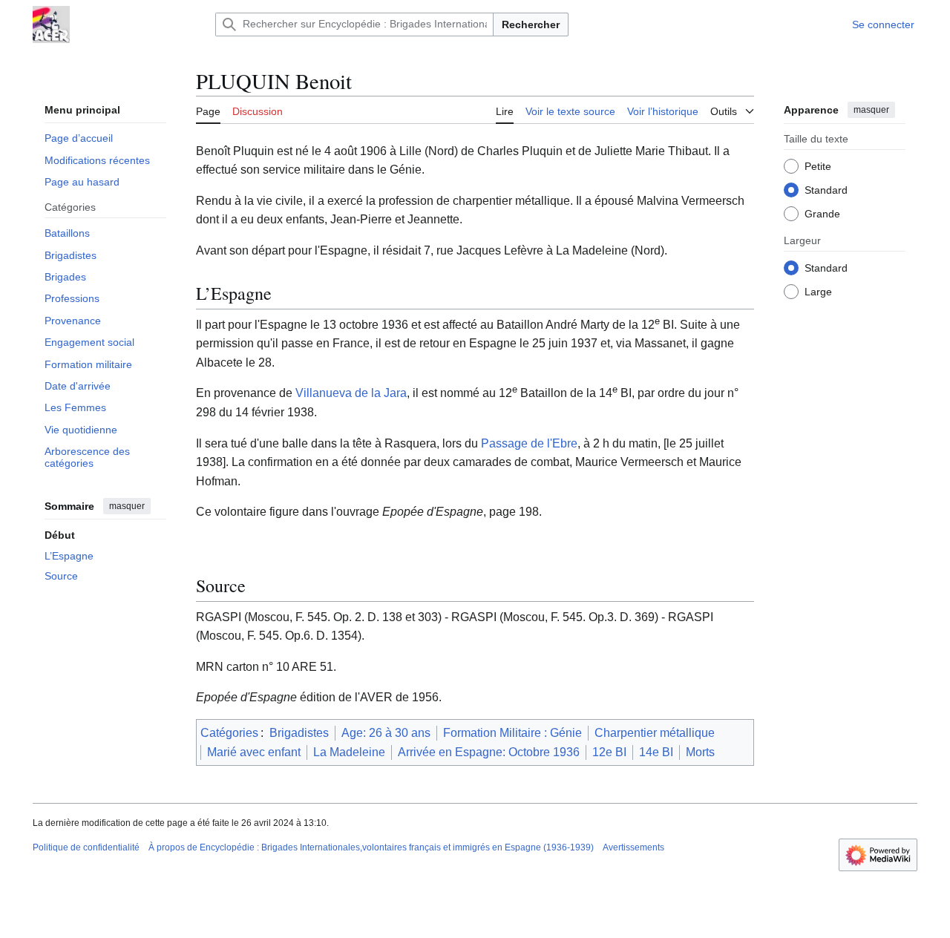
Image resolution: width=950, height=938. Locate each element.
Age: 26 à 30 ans (385, 733)
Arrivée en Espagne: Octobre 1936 (489, 752)
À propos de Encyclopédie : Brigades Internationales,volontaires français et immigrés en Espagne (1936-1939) (371, 847)
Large (818, 291)
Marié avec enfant (254, 752)
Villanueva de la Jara (351, 393)
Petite (818, 165)
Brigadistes (299, 733)
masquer (127, 506)
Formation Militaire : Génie (512, 733)
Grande (822, 213)
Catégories (229, 733)
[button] (732, 109)
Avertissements (633, 847)
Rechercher (531, 24)
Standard (826, 189)
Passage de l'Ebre (529, 443)
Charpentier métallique (654, 733)
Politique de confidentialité (86, 847)
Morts (700, 752)
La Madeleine (349, 752)
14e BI (656, 752)
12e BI (609, 752)
